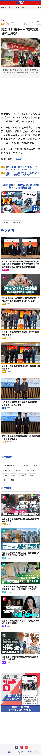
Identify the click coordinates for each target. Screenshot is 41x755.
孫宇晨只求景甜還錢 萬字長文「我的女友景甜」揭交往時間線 (20, 622)
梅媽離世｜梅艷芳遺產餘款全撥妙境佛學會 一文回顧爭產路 (20, 658)
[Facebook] (16, 747)
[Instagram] (21, 747)
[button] (3, 3)
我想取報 (20, 752)
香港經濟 (17, 222)
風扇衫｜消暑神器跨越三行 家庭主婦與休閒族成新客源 (20, 520)
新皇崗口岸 (7, 470)
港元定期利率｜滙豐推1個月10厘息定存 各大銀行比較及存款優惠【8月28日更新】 (21, 299)
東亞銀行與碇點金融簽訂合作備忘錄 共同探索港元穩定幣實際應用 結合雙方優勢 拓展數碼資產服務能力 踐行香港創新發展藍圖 (20, 264)
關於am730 (32, 752)
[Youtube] (26, 747)
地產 (3, 558)
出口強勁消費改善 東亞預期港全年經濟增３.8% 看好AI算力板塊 (19, 403)
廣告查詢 (9, 752)
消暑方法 (23, 475)
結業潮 (34, 465)
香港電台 (17, 159)
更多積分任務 (32, 733)
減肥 (4, 480)
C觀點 (5, 475)
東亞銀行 (6, 222)
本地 (3, 408)
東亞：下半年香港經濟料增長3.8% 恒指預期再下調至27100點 (21, 437)
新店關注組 (19, 470)
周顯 (12, 480)
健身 (32, 475)
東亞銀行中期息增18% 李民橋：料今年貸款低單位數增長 (20, 333)
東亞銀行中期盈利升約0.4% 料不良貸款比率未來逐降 (21, 367)
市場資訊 (5, 270)
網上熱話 (31, 470)
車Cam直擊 (24, 465)
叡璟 (13, 475)
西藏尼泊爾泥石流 (9, 465)
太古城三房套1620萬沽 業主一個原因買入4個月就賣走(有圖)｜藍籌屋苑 (20, 554)
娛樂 (3, 626)
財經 (3, 24)
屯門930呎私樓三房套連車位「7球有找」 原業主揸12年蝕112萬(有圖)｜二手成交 (20, 588)
